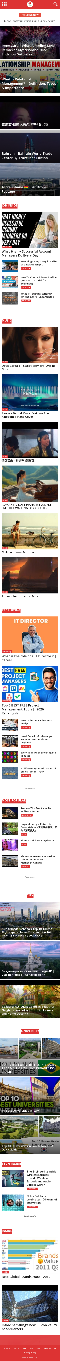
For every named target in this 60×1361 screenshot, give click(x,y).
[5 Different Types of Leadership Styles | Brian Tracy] (10, 773)
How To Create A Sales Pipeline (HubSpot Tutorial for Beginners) (38, 280)
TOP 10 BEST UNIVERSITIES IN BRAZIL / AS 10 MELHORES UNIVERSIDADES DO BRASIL (29, 1068)
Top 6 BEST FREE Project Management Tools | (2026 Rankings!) (23, 709)
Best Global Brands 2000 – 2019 (26, 1277)
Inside (5, 1272)
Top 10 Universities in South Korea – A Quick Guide (27, 1147)
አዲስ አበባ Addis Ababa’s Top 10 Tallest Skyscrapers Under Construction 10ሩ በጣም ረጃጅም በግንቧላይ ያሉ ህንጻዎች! (27, 932)
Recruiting (6, 651)
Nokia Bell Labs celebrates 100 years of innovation (42, 1199)
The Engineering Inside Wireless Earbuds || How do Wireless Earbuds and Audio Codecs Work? (41, 1178)
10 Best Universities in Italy (20, 1110)
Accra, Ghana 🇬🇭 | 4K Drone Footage (24, 189)
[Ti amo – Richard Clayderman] (10, 845)
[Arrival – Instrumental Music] (30, 575)
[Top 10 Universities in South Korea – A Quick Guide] (30, 1135)
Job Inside (6, 247)
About (16, 1348)
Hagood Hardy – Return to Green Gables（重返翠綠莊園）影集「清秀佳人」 (39, 827)
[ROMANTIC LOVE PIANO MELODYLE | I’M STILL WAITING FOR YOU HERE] (30, 484)
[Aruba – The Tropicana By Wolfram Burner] (10, 813)
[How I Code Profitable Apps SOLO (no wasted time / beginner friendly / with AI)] (10, 741)
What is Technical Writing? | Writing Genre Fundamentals (37, 295)
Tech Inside (33, 1189)
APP (24, 1348)
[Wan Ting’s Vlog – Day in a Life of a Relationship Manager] (10, 266)
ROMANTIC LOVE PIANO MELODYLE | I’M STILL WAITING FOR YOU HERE (28, 506)
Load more (29, 1216)
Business (26, 866)
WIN (38, 1348)
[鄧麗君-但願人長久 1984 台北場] (30, 127)
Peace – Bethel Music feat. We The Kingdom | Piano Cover (25, 415)
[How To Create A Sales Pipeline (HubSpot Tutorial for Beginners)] (10, 282)
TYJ (31, 1348)
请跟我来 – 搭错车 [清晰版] (19, 460)
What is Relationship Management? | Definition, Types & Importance (29, 83)
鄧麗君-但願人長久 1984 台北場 (25, 124)
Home (7, 1348)
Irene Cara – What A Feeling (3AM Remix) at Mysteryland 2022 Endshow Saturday (28, 49)
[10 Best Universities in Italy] (30, 1096)
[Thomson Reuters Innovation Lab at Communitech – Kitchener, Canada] (10, 861)
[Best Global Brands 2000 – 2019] (30, 1255)
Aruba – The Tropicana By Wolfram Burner (36, 810)
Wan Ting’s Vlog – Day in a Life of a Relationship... (38, 263)
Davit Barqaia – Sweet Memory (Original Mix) (29, 367)
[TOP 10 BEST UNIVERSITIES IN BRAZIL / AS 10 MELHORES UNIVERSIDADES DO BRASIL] (30, 1057)
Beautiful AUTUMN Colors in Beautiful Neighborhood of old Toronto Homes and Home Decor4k (28, 1010)
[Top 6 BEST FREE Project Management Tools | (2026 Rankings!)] (30, 684)
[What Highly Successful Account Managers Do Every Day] (30, 230)
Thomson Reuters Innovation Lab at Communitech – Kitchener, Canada (38, 859)
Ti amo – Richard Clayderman (38, 840)
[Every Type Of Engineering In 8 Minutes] (10, 757)
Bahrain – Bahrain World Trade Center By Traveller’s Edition (27, 155)
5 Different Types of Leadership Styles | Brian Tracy (39, 770)
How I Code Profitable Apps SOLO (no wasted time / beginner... (36, 739)
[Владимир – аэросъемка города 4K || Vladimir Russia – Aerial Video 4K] (30, 960)
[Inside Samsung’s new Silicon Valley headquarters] (30, 1303)
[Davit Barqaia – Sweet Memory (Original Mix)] (30, 345)
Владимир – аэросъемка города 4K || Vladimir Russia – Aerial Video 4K (29, 973)
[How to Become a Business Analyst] (10, 725)
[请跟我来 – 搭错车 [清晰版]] (30, 440)
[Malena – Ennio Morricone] (30, 531)
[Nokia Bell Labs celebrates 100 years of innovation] (13, 1203)
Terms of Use (50, 1348)
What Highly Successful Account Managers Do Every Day (26, 253)
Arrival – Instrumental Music (21, 596)
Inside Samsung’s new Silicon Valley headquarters (29, 1327)
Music (5, 362)
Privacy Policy (30, 1352)
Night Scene (27, 815)
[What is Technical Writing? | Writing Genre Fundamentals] (10, 298)
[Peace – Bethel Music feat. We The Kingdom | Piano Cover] (30, 392)
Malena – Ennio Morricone (19, 552)
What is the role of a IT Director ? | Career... (29, 658)
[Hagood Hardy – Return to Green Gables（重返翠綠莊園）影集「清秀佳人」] (10, 828)
